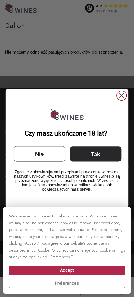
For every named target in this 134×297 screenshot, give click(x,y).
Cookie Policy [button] (49, 250)
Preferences (67, 283)
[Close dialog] (121, 95)
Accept (67, 270)
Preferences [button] (60, 257)
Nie (39, 153)
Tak (95, 154)
